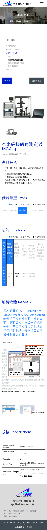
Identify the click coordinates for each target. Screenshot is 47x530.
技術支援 (9, 69)
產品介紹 (18, 21)
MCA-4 (7, 81)
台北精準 (18, 527)
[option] (12, 132)
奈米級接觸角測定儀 (15, 60)
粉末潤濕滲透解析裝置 (16, 63)
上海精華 (28, 527)
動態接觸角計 (13, 66)
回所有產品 (36, 81)
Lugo (24, 524)
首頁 (11, 21)
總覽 (9, 57)
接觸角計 (26, 21)
